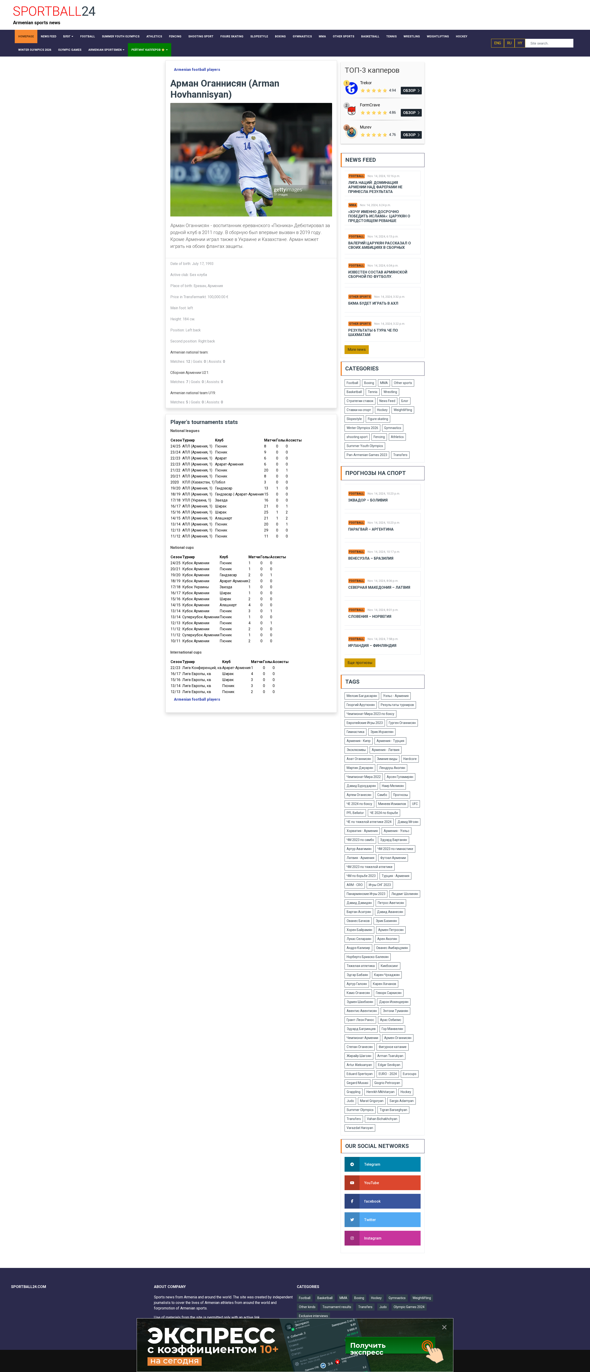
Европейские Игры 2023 (365, 723)
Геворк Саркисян (388, 993)
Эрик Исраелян (381, 732)
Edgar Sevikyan (389, 1065)
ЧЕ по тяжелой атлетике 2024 (369, 822)
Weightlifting (403, 410)
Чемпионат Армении (362, 1038)
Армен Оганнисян (397, 1038)
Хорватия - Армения (362, 831)
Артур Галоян (357, 984)
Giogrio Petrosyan (387, 1083)
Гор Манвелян (392, 1029)
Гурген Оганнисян (402, 723)
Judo (350, 1101)
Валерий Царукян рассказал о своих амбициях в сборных (379, 245)
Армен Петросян (391, 930)
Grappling (353, 1092)
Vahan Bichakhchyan (382, 1119)
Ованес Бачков (358, 921)
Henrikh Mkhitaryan (380, 1092)
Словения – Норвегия (369, 616)
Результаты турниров (397, 705)
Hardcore (410, 759)
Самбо (382, 795)
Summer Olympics (360, 1110)
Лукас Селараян (359, 939)
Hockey (382, 410)
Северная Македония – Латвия (379, 587)
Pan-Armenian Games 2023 (367, 455)
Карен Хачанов (384, 984)
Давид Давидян (359, 903)
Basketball (354, 392)
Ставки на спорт (359, 410)
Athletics (397, 437)
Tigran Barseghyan (393, 1110)
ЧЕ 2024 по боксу (359, 804)
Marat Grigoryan (372, 1101)
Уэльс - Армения (396, 696)
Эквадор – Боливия (368, 500)
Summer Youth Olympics (365, 446)
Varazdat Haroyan (360, 1128)
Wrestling (390, 392)
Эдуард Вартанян (393, 840)
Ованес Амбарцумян (392, 948)
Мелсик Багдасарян (362, 696)
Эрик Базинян (386, 921)
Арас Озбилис (390, 1020)
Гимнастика (355, 732)
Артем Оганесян (359, 795)
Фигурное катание (393, 1047)
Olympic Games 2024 (409, 1307)
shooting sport (357, 437)
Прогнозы (400, 795)
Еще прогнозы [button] (360, 662)
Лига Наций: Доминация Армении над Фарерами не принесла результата (375, 187)
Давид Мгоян (408, 822)
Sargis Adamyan (401, 1101)
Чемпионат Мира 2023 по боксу (370, 714)
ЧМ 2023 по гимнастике (395, 849)
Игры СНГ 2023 (380, 885)
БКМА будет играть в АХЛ (373, 303)
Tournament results (336, 1307)
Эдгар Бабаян (357, 975)
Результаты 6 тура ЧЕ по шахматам (373, 332)
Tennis (373, 392)
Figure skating (378, 419)
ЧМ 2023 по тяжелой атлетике (369, 867)
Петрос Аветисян (391, 903)
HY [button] (520, 43)
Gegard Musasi (357, 1083)
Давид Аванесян (390, 912)
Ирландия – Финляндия (372, 645)
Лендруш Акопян (392, 768)
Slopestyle (354, 419)
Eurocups (409, 1074)
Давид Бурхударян (361, 786)
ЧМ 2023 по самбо (360, 840)
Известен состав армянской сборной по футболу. (377, 274)
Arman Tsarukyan (390, 1056)
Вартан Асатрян (359, 912)
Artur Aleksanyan (359, 1065)
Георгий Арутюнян (361, 705)
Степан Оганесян (360, 1047)
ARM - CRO (355, 885)
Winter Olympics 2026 (362, 428)
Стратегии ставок (360, 401)
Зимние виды (387, 759)
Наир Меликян (393, 786)
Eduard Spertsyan (360, 1074)
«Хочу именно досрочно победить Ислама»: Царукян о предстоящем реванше (379, 216)
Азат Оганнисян (359, 759)
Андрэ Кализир (358, 948)
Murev (366, 127)
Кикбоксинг (389, 966)
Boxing (369, 383)
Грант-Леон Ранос (360, 1020)
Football (356, 176)
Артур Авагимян (359, 849)
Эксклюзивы (356, 750)
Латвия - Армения (360, 858)
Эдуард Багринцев (361, 1029)
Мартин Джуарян (360, 768)
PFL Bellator (355, 813)
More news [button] (357, 349)
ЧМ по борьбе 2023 (361, 876)
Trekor (366, 82)
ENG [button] (497, 43)
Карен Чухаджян (387, 975)
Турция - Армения (395, 876)
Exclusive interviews (313, 1316)
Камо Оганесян (358, 993)
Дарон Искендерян (393, 1002)
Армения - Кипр (359, 741)
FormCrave (370, 104)
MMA (352, 205)
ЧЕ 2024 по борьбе (384, 813)
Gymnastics (392, 428)
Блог (404, 401)
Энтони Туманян (395, 1011)
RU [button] (509, 43)
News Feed (387, 401)
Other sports (360, 296)
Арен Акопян (387, 939)
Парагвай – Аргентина (371, 529)
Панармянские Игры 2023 (366, 894)
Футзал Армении (393, 858)
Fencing (379, 437)
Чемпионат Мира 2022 (364, 777)
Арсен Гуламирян (400, 777)
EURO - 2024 (388, 1074)
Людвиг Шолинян (404, 894)
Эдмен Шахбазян (360, 1002)
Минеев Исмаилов (392, 804)
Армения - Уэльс (396, 831)
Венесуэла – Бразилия (370, 558)
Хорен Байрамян (359, 930)
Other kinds (307, 1307)
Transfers (400, 455)
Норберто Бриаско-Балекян (368, 957)
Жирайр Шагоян (359, 1056)
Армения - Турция (390, 741)
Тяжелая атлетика (361, 966)
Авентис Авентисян (362, 1011)
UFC (415, 804)
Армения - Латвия (385, 750)
